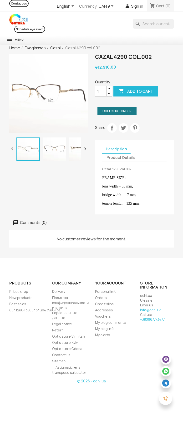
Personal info (106, 291)
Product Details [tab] (121, 157)
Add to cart (135, 91)
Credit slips (104, 304)
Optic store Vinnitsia (68, 336)
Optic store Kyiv (65, 342)
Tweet (123, 128)
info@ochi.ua (150, 310)
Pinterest (135, 128)
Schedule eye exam (29, 29)
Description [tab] (116, 149)
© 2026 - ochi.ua (91, 381)
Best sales (17, 304)
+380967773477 (152, 319)
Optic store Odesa (67, 348)
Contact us (19, 3)
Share (112, 128)
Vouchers (103, 316)
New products (20, 297)
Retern (58, 330)
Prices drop (18, 291)
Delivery (58, 291)
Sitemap (59, 361)
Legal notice (62, 324)
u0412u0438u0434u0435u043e (35, 310)
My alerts (102, 335)
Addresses (104, 310)
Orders (101, 297)
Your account (110, 283)
